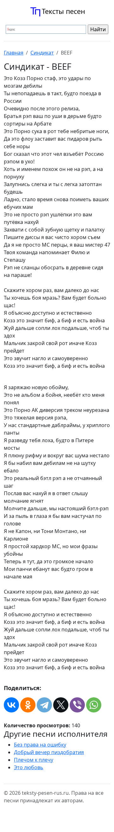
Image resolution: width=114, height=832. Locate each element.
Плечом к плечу (33, 759)
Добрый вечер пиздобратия (49, 752)
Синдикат (42, 52)
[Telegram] (44, 704)
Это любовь (28, 767)
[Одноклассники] (27, 704)
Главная (13, 52)
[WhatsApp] (93, 704)
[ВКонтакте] (11, 704)
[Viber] (77, 704)
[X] (60, 704)
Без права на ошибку (40, 744)
